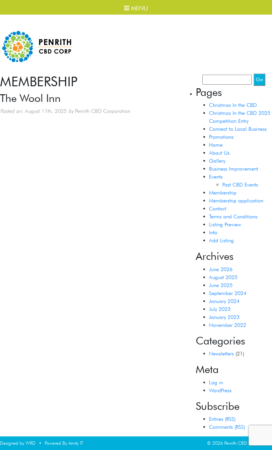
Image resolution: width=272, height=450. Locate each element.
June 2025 (221, 285)
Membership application (236, 200)
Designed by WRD (17, 443)
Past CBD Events (240, 185)
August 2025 (223, 277)
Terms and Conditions (233, 216)
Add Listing (221, 240)
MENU (138, 8)
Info (213, 232)
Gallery (217, 161)
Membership (223, 192)
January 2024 (224, 301)
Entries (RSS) (222, 419)
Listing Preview (225, 224)
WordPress (220, 390)
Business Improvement (233, 169)
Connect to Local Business (238, 129)
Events (216, 177)
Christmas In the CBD (233, 105)
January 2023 (224, 317)
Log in (216, 382)
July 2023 (220, 309)
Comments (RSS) (227, 427)
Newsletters (221, 353)
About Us (219, 153)
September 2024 (227, 293)
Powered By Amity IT (64, 443)
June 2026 (221, 269)
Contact (217, 208)
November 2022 (227, 325)
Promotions (221, 137)
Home (216, 145)
